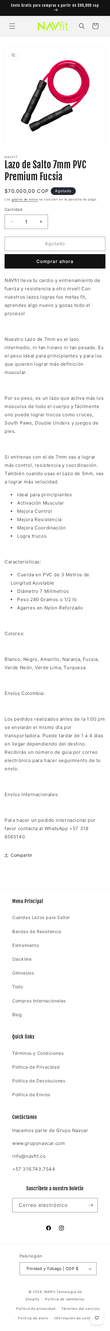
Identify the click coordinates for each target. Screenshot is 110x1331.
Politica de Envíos (31, 1094)
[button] (12, 26)
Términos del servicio (80, 1308)
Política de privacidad (35, 1308)
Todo (17, 986)
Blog (17, 1014)
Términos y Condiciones (38, 1053)
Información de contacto (76, 1318)
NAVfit (49, 1292)
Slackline (21, 959)
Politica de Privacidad (36, 1067)
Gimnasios (23, 972)
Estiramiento (25, 945)
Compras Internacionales (39, 1000)
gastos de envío (25, 199)
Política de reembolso (65, 1299)
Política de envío (33, 1318)
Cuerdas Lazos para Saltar (41, 917)
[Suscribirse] (90, 1205)
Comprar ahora (55, 261)
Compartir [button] (21, 855)
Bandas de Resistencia (36, 931)
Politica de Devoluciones (38, 1080)
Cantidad (13, 209)
